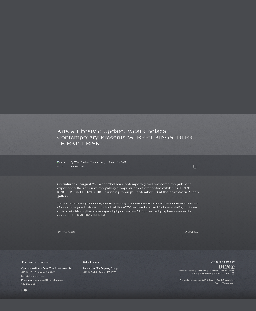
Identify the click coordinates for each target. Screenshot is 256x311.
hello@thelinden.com (32, 276)
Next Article (191, 232)
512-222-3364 (29, 283)
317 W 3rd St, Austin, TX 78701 (100, 272)
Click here (213, 270)
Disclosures (201, 270)
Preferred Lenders (186, 270)
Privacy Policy (205, 273)
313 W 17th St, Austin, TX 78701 (39, 272)
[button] (86, 215)
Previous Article (66, 232)
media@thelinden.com (50, 279)
